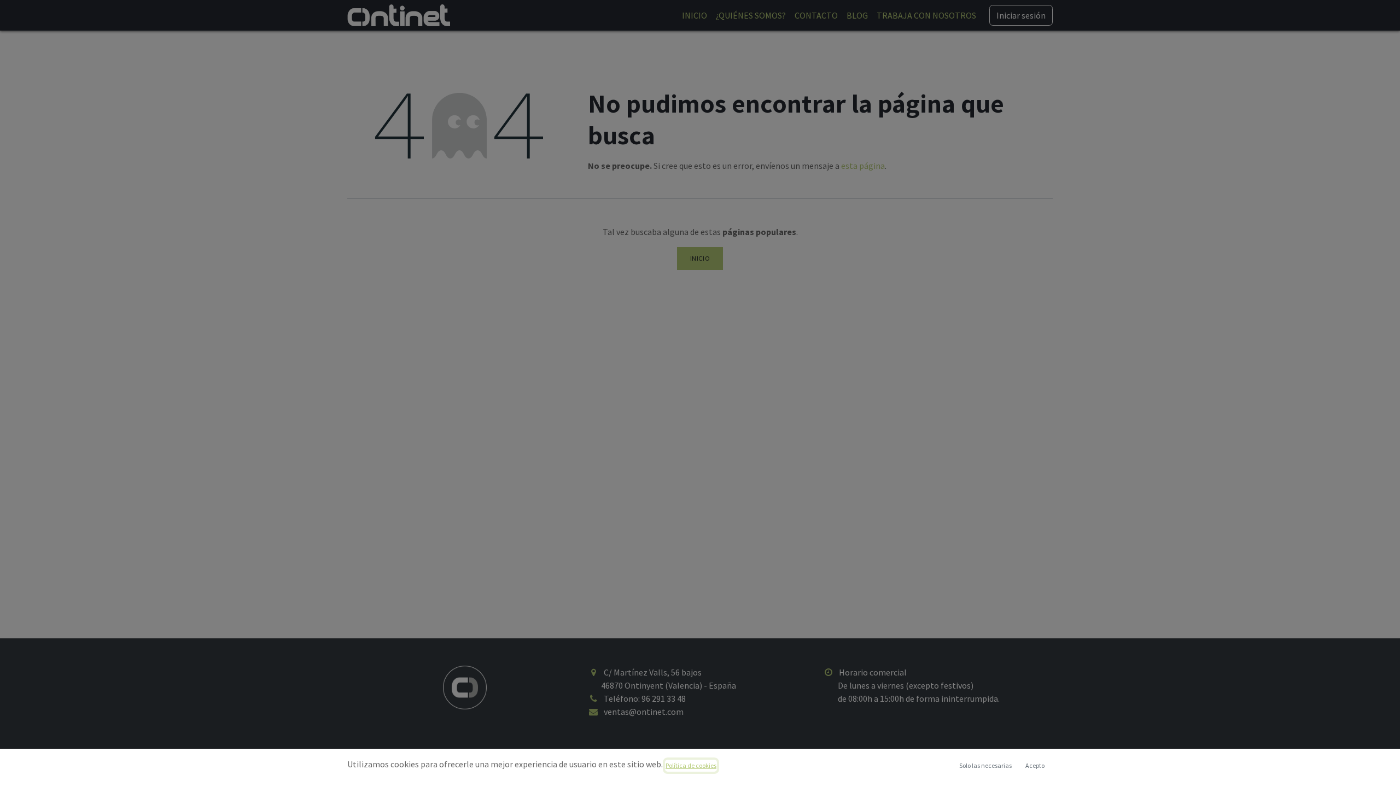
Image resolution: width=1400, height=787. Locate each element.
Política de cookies (691, 765)
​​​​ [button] (985, 765)
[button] (1035, 765)
